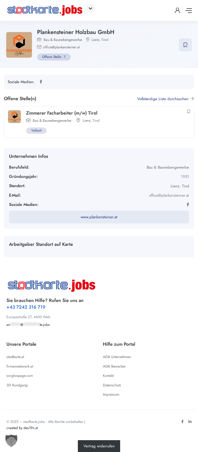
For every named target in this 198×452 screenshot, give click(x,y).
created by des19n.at (22, 427)
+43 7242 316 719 (25, 307)
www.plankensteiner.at (99, 217)
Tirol (104, 39)
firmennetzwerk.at (19, 366)
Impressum (111, 394)
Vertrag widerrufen (99, 446)
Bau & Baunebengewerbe (63, 39)
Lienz (95, 39)
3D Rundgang (17, 385)
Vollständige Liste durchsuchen (163, 99)
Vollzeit (36, 130)
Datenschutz (112, 385)
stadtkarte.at (15, 356)
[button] (11, 440)
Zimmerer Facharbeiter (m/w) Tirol (61, 113)
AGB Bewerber (114, 366)
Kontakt (108, 375)
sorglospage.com (19, 375)
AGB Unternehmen (117, 356)
